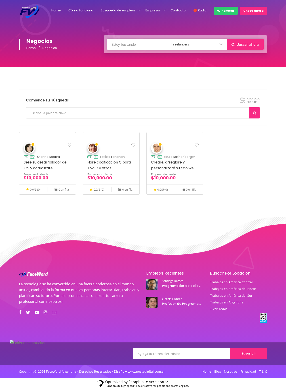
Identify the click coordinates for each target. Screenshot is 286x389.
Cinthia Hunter (172, 299)
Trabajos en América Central (231, 282)
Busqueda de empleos (118, 10)
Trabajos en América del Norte (233, 289)
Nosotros (230, 371)
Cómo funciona (80, 10)
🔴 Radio (199, 10)
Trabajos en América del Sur (231, 295)
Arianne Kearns (48, 157)
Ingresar (227, 11)
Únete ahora (253, 11)
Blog (217, 371)
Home (56, 10)
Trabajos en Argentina (226, 302)
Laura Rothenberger (179, 157)
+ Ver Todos (218, 309)
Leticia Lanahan (112, 157)
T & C (263, 371)
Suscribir (248, 353)
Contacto (178, 10)
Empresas (153, 10)
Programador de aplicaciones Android (182, 286)
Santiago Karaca (172, 281)
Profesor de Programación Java (182, 304)
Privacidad (248, 371)
